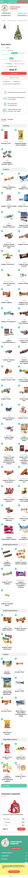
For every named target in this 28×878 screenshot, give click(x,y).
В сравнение (16, 81)
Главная (3, 20)
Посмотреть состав (19, 63)
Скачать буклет (12, 1)
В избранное (6, 81)
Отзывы (10, 119)
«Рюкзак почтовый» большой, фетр (13, 814)
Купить (21, 829)
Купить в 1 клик (14, 77)
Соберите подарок (22, 1)
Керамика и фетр (23, 20)
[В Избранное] (25, 800)
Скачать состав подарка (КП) (11, 84)
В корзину (14, 73)
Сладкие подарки (11, 20)
